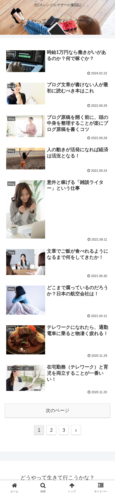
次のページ (57, 410)
